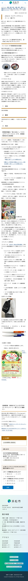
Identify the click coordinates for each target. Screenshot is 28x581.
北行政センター (18, 547)
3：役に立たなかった (10, 476)
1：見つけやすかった (10, 480)
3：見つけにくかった (10, 483)
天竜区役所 (17, 543)
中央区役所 (17, 541)
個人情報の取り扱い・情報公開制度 (14, 563)
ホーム (4, 7)
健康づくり (23, 7)
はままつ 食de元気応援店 (15, 244)
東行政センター (6, 545)
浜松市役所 (5, 541)
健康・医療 (17, 7)
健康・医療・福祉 (10, 7)
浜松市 (14, 3)
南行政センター (6, 547)
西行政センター (18, 545)
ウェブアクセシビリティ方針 (14, 566)
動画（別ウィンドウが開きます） (13, 159)
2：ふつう (18, 473)
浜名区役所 (5, 543)
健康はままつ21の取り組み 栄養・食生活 (9, 8)
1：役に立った (8, 473)
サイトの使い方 (14, 560)
